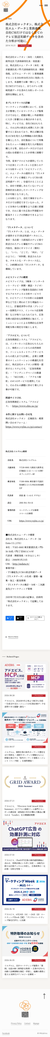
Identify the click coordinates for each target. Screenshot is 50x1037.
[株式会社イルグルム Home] (5, 6)
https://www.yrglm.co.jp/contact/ (24, 426)
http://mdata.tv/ (20, 563)
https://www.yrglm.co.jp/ (31, 520)
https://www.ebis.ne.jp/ (25, 406)
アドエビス (25, 46)
